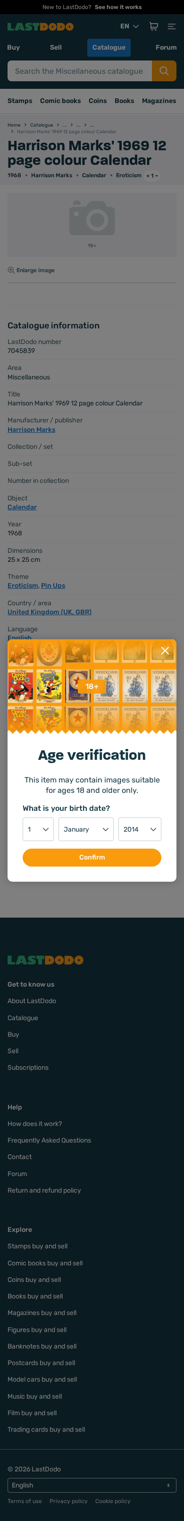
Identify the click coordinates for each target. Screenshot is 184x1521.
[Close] (165, 650)
